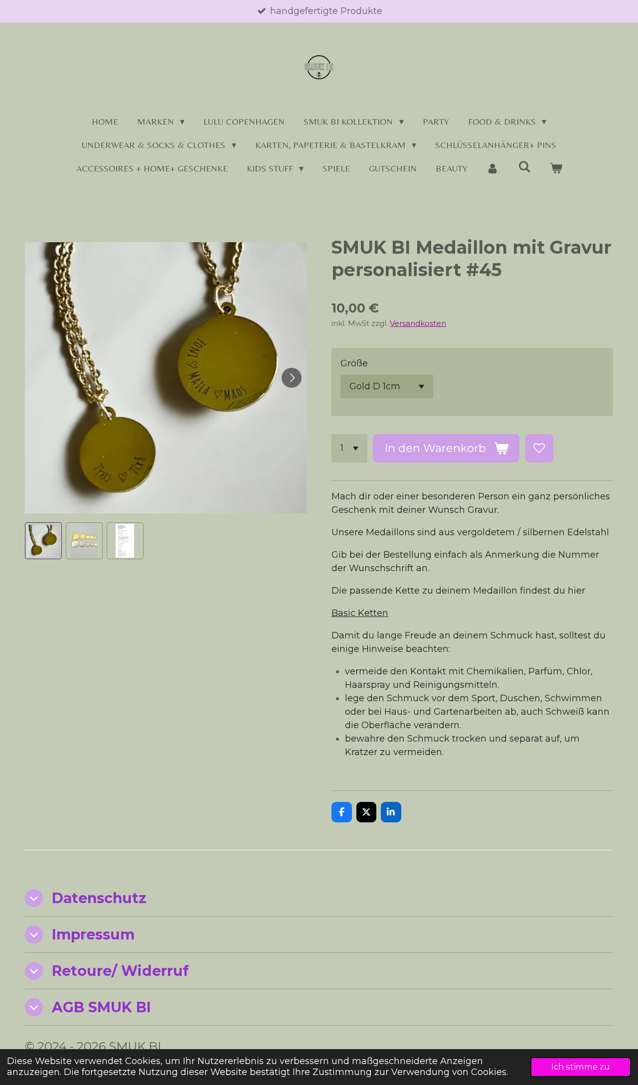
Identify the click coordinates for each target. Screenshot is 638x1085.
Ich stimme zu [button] (580, 1067)
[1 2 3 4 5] (349, 448)
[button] (43, 540)
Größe (354, 363)
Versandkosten (418, 323)
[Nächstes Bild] (292, 378)
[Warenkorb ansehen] (555, 168)
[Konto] (492, 168)
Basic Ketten (359, 613)
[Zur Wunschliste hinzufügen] (539, 448)
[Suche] (524, 166)
